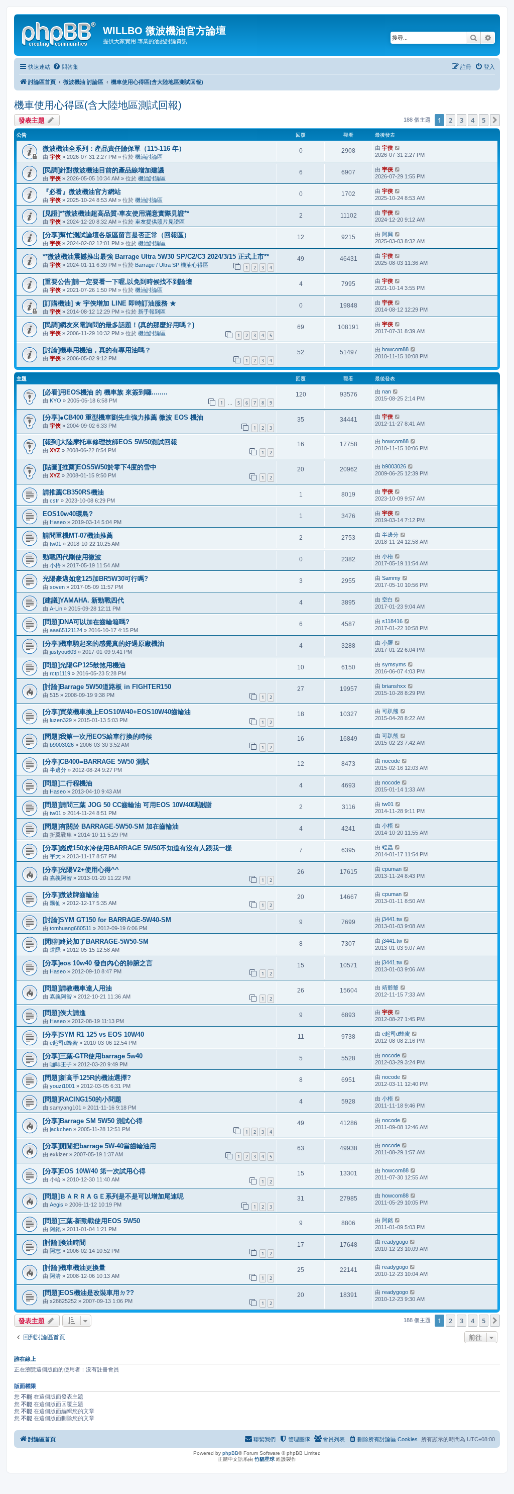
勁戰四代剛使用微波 (72, 557)
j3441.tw (392, 919)
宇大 (55, 856)
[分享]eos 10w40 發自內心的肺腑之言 (98, 963)
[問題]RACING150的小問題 (82, 1099)
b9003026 (394, 466)
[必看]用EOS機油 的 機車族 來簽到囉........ (105, 392)
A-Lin (56, 609)
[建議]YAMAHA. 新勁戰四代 (83, 600)
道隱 (55, 950)
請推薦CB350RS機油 (73, 492)
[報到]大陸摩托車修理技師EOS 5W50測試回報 (110, 442)
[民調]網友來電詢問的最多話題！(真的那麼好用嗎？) (118, 325)
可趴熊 (390, 711)
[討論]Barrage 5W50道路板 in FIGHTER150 (107, 686)
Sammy (391, 578)
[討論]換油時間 (64, 1242)
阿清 (55, 1276)
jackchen (61, 1129)
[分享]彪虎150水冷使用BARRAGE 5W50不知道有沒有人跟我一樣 (137, 848)
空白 (387, 599)
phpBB (230, 1453)
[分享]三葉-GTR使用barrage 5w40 (93, 1056)
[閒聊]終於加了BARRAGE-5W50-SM (96, 941)
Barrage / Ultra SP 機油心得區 (171, 265)
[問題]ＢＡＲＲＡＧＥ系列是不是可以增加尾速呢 (113, 1196)
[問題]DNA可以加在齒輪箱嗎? (86, 622)
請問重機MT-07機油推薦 (78, 535)
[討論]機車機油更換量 (74, 1267)
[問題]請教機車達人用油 (77, 988)
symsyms (394, 664)
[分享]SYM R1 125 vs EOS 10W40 (93, 1034)
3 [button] (461, 120)
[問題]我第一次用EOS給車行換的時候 (97, 736)
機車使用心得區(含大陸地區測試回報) (98, 105)
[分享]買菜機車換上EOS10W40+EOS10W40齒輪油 (117, 712)
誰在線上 (25, 1359)
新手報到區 (152, 312)
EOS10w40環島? (68, 514)
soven (57, 587)
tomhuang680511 (70, 928)
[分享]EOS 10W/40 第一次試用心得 (94, 1171)
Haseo (58, 522)
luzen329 (61, 720)
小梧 (55, 565)
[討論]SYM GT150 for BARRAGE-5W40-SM (107, 920)
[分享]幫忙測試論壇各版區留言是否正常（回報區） (116, 235)
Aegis (56, 1205)
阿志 (55, 1251)
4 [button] (472, 120)
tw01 (55, 544)
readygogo (395, 1242)
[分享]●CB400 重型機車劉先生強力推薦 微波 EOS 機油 (123, 417)
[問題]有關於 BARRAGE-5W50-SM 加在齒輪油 (111, 826)
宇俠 (55, 157)
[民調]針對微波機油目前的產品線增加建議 (103, 170)
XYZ (55, 450)
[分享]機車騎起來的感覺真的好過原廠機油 (103, 643)
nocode (391, 761)
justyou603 (63, 652)
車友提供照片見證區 (160, 222)
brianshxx (394, 686)
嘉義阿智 (61, 878)
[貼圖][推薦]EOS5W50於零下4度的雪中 (100, 467)
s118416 (392, 621)
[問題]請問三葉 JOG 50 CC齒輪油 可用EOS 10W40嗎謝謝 (127, 805)
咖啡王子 (61, 1064)
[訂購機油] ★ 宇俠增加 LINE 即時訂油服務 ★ (109, 303)
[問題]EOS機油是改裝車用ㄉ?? (88, 1293)
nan (386, 391)
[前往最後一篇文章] (398, 148)
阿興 (387, 234)
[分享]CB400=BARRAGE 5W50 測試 (96, 761)
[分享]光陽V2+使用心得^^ (81, 869)
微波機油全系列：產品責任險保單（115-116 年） (114, 148)
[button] (495, 120)
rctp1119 (60, 673)
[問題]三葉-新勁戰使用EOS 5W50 (91, 1221)
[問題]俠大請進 (64, 1013)
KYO (55, 400)
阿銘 (55, 1229)
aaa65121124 (66, 630)
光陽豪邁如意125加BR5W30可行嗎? (95, 578)
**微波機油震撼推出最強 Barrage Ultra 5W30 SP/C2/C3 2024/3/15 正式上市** (156, 256)
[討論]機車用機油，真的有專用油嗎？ (97, 350)
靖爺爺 (390, 987)
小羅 (387, 643)
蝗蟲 (387, 847)
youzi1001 (62, 1086)
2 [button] (450, 120)
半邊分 (390, 535)
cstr (54, 500)
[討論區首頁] (60, 33)
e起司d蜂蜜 (64, 1043)
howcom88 (395, 349)
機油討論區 (149, 157)
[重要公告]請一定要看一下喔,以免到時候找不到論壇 (117, 281)
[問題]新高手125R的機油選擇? (87, 1077)
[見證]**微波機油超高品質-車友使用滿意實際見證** (116, 213)
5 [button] (483, 120)
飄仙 (55, 903)
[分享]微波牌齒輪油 (71, 895)
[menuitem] (65, 67)
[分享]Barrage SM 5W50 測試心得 (93, 1121)
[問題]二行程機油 (67, 783)
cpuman (392, 869)
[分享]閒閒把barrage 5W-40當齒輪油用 (99, 1146)
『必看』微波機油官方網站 (82, 191)
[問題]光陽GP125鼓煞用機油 (84, 665)
